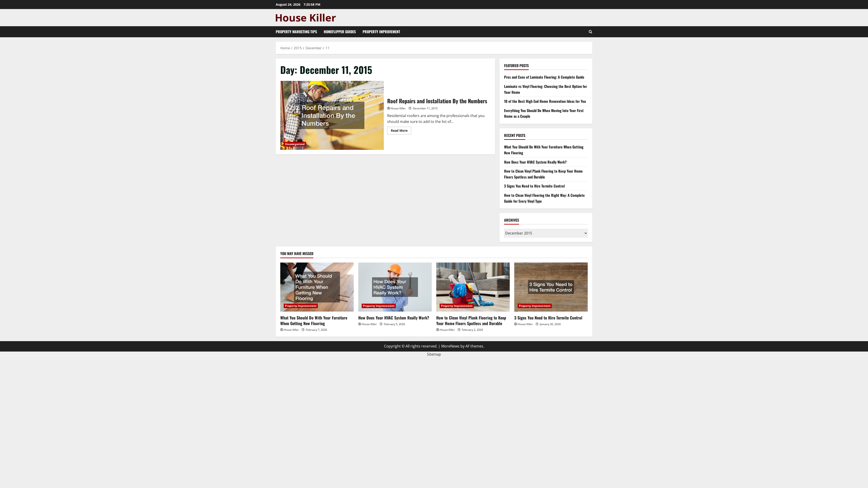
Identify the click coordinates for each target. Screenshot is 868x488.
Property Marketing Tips (296, 31)
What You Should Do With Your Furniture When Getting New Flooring (313, 320)
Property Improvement (381, 31)
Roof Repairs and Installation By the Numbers (332, 115)
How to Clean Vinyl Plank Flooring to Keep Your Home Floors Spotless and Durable (543, 174)
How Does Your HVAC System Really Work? (535, 162)
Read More (401, 131)
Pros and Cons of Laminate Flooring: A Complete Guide (544, 77)
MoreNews (450, 346)
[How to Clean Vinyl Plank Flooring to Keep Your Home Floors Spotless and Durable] (473, 287)
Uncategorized (295, 144)
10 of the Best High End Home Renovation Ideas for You (545, 101)
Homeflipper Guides (340, 31)
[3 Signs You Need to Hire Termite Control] (551, 287)
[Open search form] (590, 31)
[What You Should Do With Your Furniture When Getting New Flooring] (317, 287)
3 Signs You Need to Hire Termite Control (534, 186)
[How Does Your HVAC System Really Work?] (395, 287)
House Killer (398, 108)
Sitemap (434, 354)
